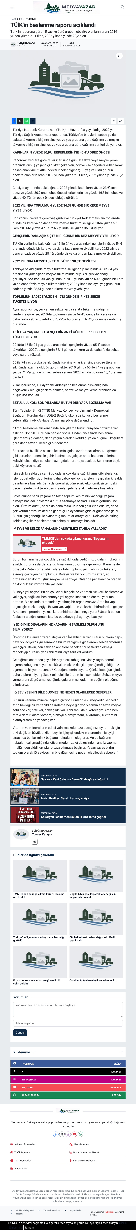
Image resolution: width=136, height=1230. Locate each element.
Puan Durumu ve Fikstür (86, 1152)
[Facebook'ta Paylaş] (14, 121)
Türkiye (31, 19)
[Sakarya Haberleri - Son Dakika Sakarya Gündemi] (66, 7)
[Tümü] (121, 1052)
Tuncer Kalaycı (42, 834)
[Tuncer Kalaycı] (21, 834)
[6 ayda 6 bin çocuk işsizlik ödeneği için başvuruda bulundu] (96, 875)
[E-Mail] (34, 842)
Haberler (16, 19)
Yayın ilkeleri (75, 1210)
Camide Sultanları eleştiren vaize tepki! (92, 980)
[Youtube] (74, 1134)
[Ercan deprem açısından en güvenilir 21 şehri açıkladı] (40, 961)
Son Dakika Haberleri (84, 1160)
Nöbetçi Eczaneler (25, 1144)
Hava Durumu (81, 1144)
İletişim (19, 1213)
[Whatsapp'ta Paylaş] (26, 121)
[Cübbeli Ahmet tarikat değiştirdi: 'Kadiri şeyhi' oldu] (96, 918)
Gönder (20, 1032)
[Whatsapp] (80, 1134)
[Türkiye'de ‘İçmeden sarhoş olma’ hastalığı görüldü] (40, 918)
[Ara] (122, 7)
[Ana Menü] (12, 7)
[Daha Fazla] (32, 121)
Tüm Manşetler (22, 1160)
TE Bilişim (108, 1212)
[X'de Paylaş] (20, 121)
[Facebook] (56, 1134)
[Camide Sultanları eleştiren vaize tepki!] (96, 961)
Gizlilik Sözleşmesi (24, 1210)
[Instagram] (68, 1134)
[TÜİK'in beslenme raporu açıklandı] (68, 83)
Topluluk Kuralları (51, 1210)
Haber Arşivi (21, 1168)
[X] (62, 1134)
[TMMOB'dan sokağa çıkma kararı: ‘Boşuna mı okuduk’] (40, 875)
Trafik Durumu (22, 1152)
